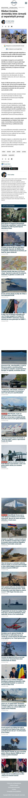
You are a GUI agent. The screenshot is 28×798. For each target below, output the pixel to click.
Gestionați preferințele (14, 787)
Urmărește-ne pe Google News (15, 49)
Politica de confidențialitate (14, 783)
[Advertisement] (14, 336)
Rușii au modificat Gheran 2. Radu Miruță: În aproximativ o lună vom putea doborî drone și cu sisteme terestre (13, 464)
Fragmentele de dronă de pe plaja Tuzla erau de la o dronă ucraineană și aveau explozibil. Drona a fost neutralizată (13, 612)
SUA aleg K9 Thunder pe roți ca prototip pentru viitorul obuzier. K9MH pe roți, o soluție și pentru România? (13, 753)
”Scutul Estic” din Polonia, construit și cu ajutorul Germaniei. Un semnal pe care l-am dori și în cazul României (13, 391)
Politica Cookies (14, 785)
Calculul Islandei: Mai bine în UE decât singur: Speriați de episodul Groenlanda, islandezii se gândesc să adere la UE (13, 273)
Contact (14, 789)
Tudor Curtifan (10, 21)
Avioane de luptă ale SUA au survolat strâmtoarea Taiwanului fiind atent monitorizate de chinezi (12, 658)
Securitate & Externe (13, 7)
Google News (7, 164)
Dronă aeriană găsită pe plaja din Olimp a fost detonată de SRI (14, 294)
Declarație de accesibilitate (14, 791)
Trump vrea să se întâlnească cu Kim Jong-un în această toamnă (12, 774)
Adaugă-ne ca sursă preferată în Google (15, 45)
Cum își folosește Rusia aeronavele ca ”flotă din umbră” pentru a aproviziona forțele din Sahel (13, 439)
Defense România (4, 7)
